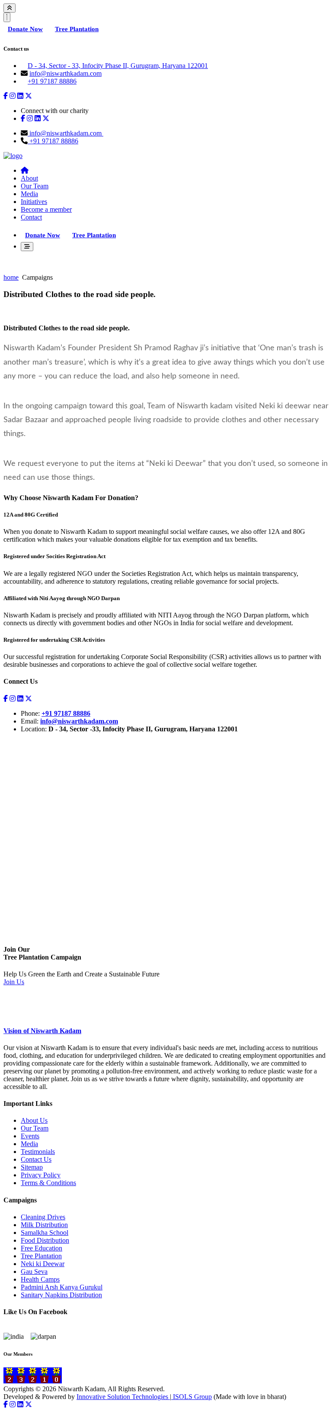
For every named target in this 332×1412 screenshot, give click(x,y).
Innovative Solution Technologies (123, 1396)
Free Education (41, 1248)
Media (29, 193)
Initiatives (34, 201)
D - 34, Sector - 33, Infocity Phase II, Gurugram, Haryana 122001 (118, 65)
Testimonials (38, 1151)
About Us (34, 1120)
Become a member (46, 209)
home (11, 277)
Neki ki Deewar (42, 1263)
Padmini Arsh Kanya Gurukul (61, 1287)
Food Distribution (45, 1240)
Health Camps (40, 1279)
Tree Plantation (77, 29)
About (29, 178)
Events (30, 1136)
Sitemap (32, 1167)
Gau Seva (34, 1271)
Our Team (34, 186)
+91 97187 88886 (52, 81)
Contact (31, 217)
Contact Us (36, 1159)
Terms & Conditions (48, 1182)
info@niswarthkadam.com (65, 73)
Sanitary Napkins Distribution (61, 1295)
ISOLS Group (191, 1396)
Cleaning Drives (43, 1217)
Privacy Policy (41, 1175)
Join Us (13, 981)
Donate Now (25, 29)
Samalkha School (44, 1232)
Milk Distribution (44, 1224)
